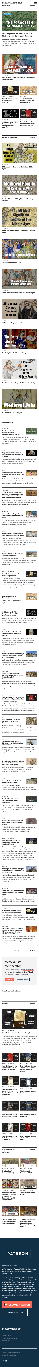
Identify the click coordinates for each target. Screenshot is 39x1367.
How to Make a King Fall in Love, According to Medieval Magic (18, 78)
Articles (5, 490)
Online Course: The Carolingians (27, 101)
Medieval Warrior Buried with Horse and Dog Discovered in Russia (13, 822)
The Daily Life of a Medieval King (14, 353)
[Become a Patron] (17, 1308)
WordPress (11, 1354)
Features (7, 14)
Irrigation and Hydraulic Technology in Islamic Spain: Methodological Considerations (12, 676)
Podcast (12, 1168)
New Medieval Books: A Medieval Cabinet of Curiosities (10, 1138)
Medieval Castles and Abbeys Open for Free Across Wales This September (13, 655)
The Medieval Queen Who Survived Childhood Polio (11, 911)
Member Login (22, 979)
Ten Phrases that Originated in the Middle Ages (19, 383)
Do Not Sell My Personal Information (9, 1339)
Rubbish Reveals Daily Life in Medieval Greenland (12, 782)
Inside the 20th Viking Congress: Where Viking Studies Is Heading (10, 125)
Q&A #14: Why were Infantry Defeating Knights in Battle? (9, 1221)
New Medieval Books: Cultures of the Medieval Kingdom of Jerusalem (10, 1092)
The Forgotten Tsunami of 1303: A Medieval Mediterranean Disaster (17, 34)
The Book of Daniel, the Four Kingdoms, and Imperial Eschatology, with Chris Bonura (9, 1196)
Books (4, 96)
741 (19, 950)
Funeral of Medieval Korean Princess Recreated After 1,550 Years (13, 474)
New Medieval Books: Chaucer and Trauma (9, 1115)
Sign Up (9, 979)
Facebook (3, 1360)
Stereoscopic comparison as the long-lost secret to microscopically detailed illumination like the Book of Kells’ (13, 495)
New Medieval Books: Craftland (28, 1092)
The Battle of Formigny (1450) (26, 1172)
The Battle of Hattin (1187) (27, 1193)
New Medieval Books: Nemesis (28, 1115)
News (3, 450)
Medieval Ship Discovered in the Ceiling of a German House (13, 534)
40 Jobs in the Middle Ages (12, 412)
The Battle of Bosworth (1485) (8, 1172)
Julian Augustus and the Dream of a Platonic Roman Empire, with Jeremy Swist (27, 1223)
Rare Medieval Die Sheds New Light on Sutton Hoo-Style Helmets (13, 633)
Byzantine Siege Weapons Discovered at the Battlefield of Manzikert (12, 743)
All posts (31, 6)
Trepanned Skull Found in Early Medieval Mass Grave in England (12, 454)
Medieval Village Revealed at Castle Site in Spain (12, 555)
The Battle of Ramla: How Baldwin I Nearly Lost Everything (11, 800)
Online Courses (27, 98)
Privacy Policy (6, 1336)
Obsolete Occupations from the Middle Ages (18, 292)
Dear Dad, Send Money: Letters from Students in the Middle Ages (13, 892)
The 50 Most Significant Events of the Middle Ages (18, 231)
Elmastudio (13, 1355)
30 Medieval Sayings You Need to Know (16, 323)
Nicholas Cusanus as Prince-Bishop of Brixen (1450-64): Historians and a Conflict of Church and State (12, 931)
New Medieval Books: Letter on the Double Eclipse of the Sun (28, 124)
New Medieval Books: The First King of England (28, 1138)
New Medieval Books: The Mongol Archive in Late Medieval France (11, 842)
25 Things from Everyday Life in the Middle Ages (17, 168)
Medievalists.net (12, 2)
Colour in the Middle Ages (11, 262)
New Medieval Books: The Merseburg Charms (9, 100)
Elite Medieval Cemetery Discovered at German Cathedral (11, 721)
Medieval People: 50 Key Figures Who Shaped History (18, 200)
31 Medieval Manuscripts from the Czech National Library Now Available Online (13, 763)
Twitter (6, 1360)
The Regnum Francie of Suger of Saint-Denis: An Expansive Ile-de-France (13, 870)
